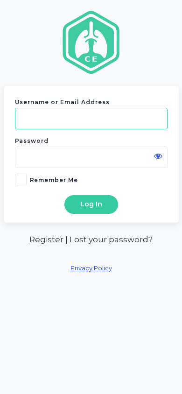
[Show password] (158, 156)
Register (46, 239)
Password (32, 140)
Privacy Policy (91, 268)
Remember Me (54, 179)
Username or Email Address (62, 102)
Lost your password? (111, 239)
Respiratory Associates (91, 42)
